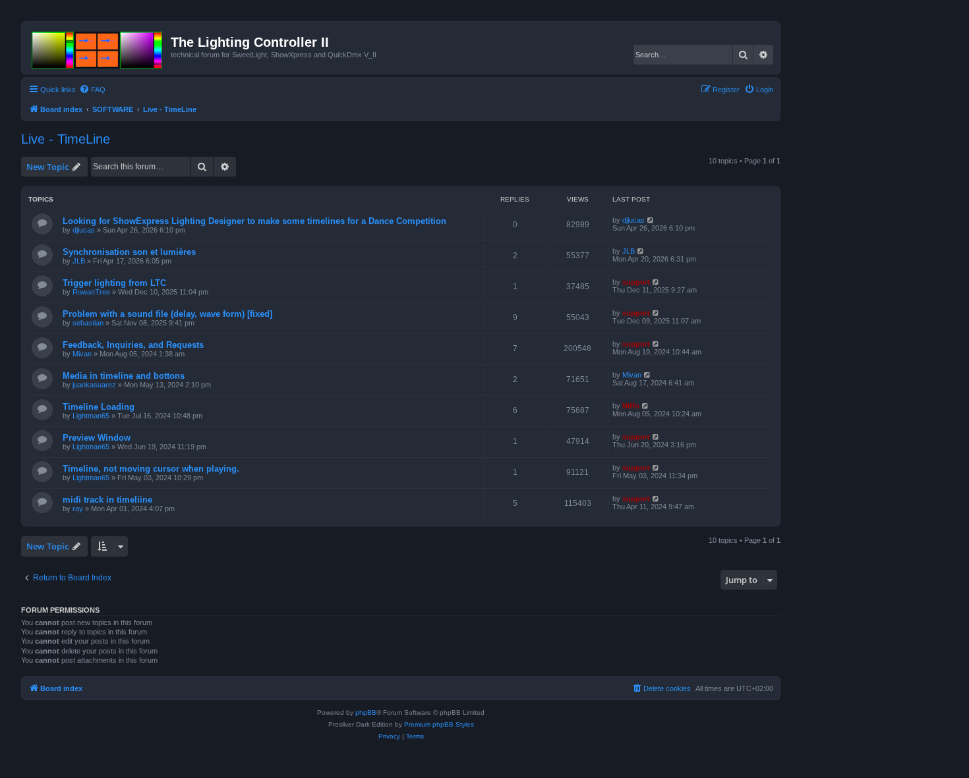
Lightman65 (91, 416)
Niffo (630, 406)
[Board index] (98, 47)
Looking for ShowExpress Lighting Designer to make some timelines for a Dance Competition (254, 221)
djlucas (84, 230)
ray (78, 509)
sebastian (88, 323)
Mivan (82, 354)
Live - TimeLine (65, 139)
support (636, 282)
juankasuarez (94, 385)
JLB (79, 261)
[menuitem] (92, 89)
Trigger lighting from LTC (114, 283)
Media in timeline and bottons (124, 376)
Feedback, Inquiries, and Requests (133, 345)
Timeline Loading (98, 407)
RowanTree (91, 292)
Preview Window (97, 438)
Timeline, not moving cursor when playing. (151, 469)
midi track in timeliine (107, 500)
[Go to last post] (651, 220)
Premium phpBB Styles (439, 724)
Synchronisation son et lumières (129, 252)
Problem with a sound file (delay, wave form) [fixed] (167, 314)
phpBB (365, 712)
